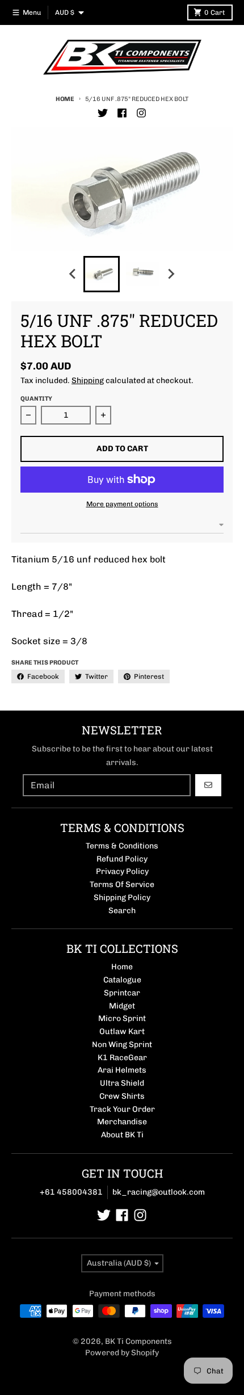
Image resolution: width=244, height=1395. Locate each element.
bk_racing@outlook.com (158, 1192)
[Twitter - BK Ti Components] (102, 113)
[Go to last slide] (73, 274)
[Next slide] (171, 274)
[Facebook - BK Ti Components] (122, 113)
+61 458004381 (71, 1192)
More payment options (122, 504)
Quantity (36, 398)
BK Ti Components (138, 1341)
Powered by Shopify (122, 1353)
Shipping (87, 380)
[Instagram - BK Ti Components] (141, 113)
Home (65, 99)
